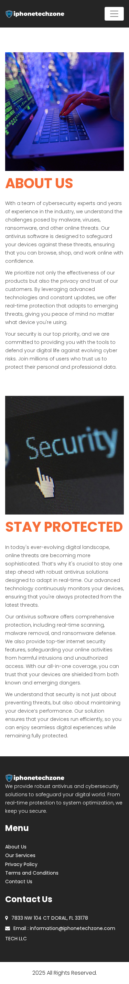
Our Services (20, 855)
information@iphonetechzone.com (72, 928)
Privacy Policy (21, 864)
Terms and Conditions (31, 872)
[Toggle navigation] (114, 14)
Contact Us (18, 881)
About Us (15, 846)
